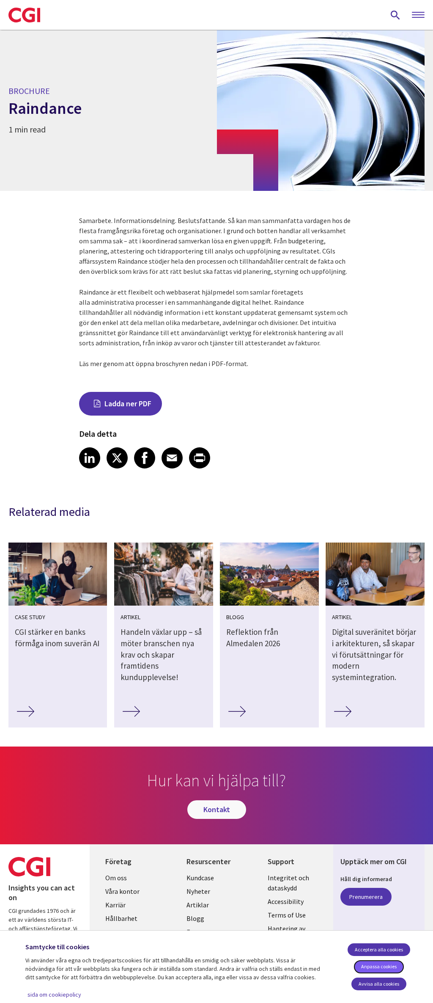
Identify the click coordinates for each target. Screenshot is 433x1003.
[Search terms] (395, 15)
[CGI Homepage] (24, 15)
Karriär (115, 905)
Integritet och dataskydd (288, 882)
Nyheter (198, 891)
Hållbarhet (121, 918)
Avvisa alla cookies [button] (379, 984)
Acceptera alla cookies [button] (379, 949)
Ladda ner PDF (127, 403)
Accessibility (286, 901)
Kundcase (200, 877)
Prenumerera (366, 897)
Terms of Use (287, 915)
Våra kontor (122, 891)
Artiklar (197, 905)
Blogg (195, 918)
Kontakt (216, 809)
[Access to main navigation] (418, 15)
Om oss (116, 877)
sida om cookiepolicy (54, 994)
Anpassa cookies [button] (379, 966)
